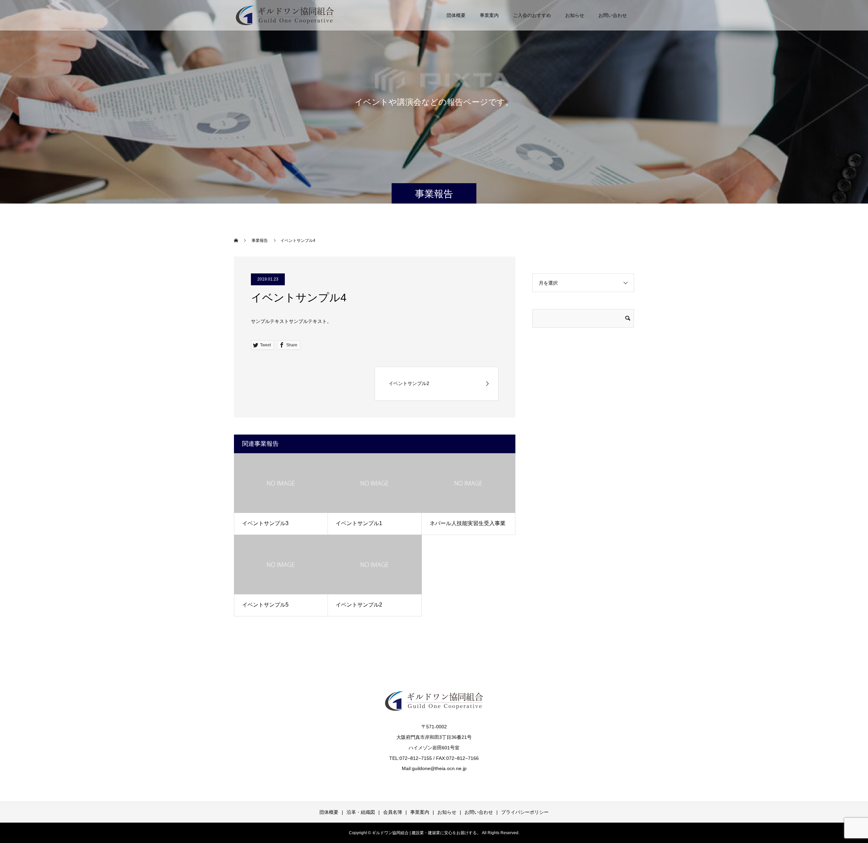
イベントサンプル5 (265, 605)
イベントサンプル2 (359, 605)
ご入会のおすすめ (532, 15)
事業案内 (489, 15)
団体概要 (456, 15)
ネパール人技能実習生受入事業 (468, 523)
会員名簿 (392, 812)
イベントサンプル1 (359, 523)
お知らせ (574, 15)
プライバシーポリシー (525, 812)
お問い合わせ (612, 15)
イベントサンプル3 (265, 523)
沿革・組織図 (361, 812)
